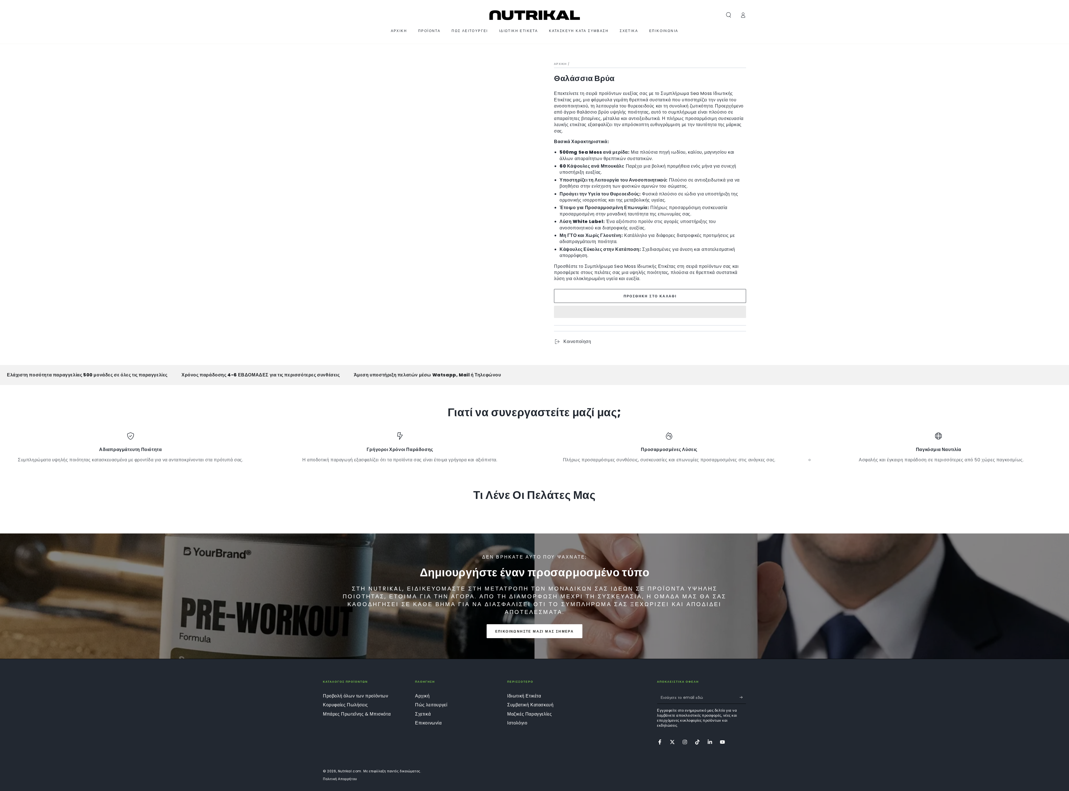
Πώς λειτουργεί (431, 705)
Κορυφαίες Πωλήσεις (345, 705)
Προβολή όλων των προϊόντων (355, 696)
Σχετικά (423, 714)
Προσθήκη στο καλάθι (650, 296)
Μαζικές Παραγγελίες (529, 714)
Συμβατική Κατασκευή (530, 705)
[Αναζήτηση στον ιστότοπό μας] (728, 15)
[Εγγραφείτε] (743, 697)
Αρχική (560, 64)
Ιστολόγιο (517, 723)
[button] (650, 313)
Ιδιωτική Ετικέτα (524, 696)
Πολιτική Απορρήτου (340, 779)
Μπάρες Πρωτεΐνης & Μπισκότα (357, 714)
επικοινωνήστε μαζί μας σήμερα (534, 631)
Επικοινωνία (428, 723)
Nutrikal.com (349, 771)
